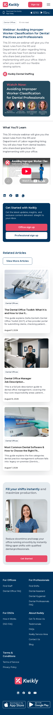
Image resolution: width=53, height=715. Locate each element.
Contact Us (34, 639)
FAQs (31, 629)
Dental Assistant (37, 591)
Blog (31, 644)
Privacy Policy (10, 667)
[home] (11, 4)
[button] (48, 4)
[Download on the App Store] (14, 704)
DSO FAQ (7, 624)
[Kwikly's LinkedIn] (18, 692)
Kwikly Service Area (38, 634)
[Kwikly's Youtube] (35, 692)
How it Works (9, 619)
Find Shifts (34, 586)
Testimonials (35, 624)
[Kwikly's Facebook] (23, 692)
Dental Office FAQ (12, 591)
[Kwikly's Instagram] (29, 692)
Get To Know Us (37, 619)
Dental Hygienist (37, 596)
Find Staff (7, 586)
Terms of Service (11, 662)
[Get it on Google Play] (45, 12)
